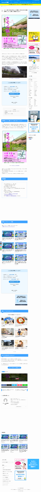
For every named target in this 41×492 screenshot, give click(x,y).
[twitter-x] (34, 0)
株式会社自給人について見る (14, 93)
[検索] (39, 0)
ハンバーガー (36, 86)
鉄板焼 (30, 95)
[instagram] (35, 0)
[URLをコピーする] (1, 249)
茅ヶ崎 (7, 371)
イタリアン (36, 81)
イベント (3, 371)
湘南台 (30, 104)
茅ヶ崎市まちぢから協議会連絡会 (15, 165)
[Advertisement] (14, 300)
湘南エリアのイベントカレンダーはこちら (9, 226)
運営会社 (29, 489)
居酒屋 (35, 91)
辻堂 (29, 100)
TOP (11, 489)
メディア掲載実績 (5, 477)
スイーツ (30, 85)
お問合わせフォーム (6, 475)
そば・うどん (31, 81)
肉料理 (35, 94)
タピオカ (36, 85)
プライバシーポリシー (24, 489)
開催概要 (6, 112)
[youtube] (36, 0)
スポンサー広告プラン (6, 479)
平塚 (29, 103)
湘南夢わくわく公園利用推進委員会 (15, 78)
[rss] (37, 0)
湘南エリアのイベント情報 (9, 113)
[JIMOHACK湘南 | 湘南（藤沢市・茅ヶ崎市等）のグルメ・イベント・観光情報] (5, 2)
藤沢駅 (35, 100)
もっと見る (14, 351)
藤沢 (35, 99)
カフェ (30, 82)
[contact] (38, 0)
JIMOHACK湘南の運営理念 (7, 469)
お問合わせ (19, 489)
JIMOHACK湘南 (12, 86)
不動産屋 (30, 90)
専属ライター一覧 (5, 473)
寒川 (35, 104)
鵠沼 (35, 103)
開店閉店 (36, 95)
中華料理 (36, 90)
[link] (11, 404)
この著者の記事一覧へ (19, 406)
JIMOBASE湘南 (14, 91)
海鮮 (29, 94)
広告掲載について (15, 489)
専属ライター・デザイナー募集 (7, 471)
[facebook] (32, 0)
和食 (29, 91)
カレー (35, 82)
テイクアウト (31, 86)
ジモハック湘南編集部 (5, 404)
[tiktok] (16, 404)
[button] (3, 385)
